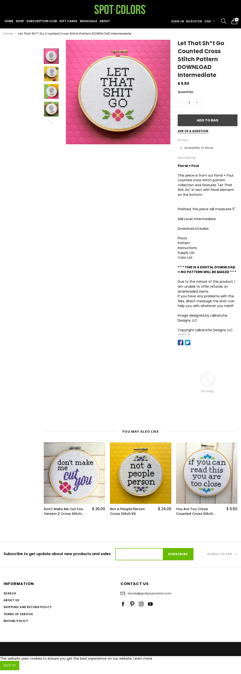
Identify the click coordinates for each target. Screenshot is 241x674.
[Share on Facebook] (180, 342)
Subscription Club (41, 21)
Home (9, 21)
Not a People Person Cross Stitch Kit (62, 511)
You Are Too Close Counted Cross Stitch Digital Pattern (129, 511)
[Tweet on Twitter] (187, 342)
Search (10, 593)
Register (194, 21)
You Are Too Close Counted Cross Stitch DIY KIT (195, 511)
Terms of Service (18, 614)
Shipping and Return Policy (28, 607)
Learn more (142, 658)
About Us (12, 600)
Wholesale (88, 21)
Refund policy (16, 621)
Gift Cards (68, 21)
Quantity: (186, 92)
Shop (20, 21)
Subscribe (178, 554)
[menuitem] (9, 21)
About (105, 21)
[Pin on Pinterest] (194, 342)
